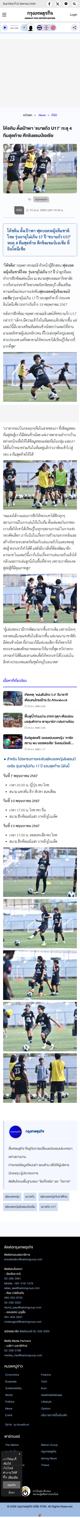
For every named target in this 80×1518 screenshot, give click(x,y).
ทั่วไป (54, 115)
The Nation (12, 1444)
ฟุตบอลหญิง (12, 1196)
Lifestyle (46, 1401)
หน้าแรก (27, 115)
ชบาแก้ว (30, 1196)
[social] (49, 4)
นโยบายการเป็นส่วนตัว (54, 1415)
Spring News (49, 1458)
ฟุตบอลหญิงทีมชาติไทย (53, 1196)
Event (8, 1415)
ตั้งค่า (12, 1492)
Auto (44, 1388)
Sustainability (13, 1388)
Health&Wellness (51, 1395)
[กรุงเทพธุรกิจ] (40, 15)
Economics (12, 1374)
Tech (44, 1381)
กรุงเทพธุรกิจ (48, 1451)
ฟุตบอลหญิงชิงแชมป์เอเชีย (20, 1206)
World (8, 1395)
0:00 (12, 28)
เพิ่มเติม (13, 1477)
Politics (9, 1401)
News (42, 115)
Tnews (45, 1465)
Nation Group (49, 1444)
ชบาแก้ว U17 (48, 1206)
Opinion (45, 1408)
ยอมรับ (12, 1485)
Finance (46, 1374)
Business (11, 1381)
